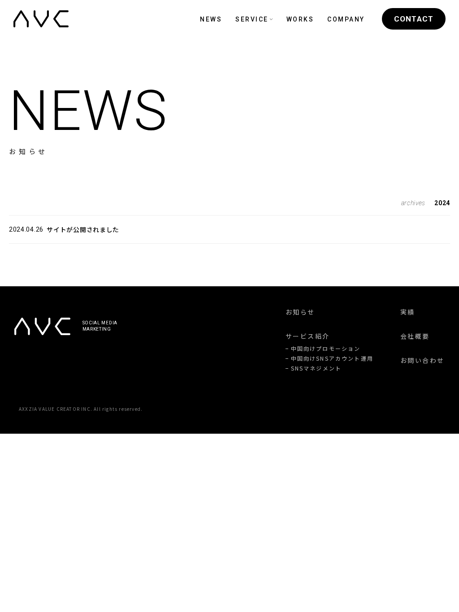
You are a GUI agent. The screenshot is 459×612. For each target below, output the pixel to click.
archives (413, 203)
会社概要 (415, 336)
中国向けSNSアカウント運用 (332, 358)
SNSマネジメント (316, 368)
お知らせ (300, 312)
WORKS (300, 19)
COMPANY (346, 19)
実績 (407, 312)
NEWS (211, 19)
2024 (442, 203)
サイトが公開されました (83, 229)
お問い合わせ (422, 360)
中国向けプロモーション (326, 348)
